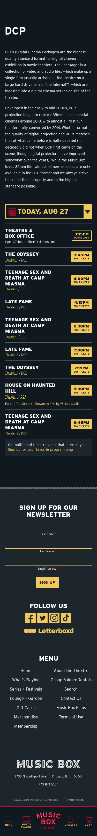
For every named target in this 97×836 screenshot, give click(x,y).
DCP (24, 260)
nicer (71, 799)
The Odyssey (22, 254)
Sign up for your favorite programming (40, 449)
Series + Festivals (26, 689)
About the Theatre (71, 670)
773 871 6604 (48, 784)
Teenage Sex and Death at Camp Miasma (28, 277)
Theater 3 (11, 307)
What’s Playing (26, 679)
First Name (47, 534)
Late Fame (18, 301)
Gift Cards (26, 707)
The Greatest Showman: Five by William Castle (47, 404)
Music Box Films (71, 707)
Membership (26, 726)
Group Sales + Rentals (71, 679)
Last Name (47, 551)
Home (26, 670)
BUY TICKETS (82, 256)
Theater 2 (11, 260)
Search (71, 689)
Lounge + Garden (26, 698)
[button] (9, 821)
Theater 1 (11, 289)
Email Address (47, 568)
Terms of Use (71, 717)
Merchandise (26, 717)
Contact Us (71, 698)
